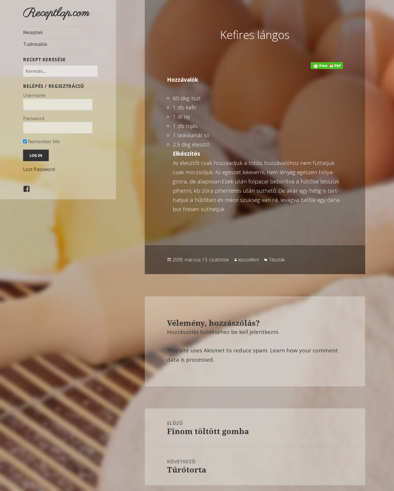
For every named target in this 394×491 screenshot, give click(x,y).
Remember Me (43, 141)
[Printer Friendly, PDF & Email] (327, 65)
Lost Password (39, 169)
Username (34, 95)
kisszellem (249, 259)
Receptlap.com (56, 13)
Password (33, 118)
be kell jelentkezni (254, 332)
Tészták (277, 259)
